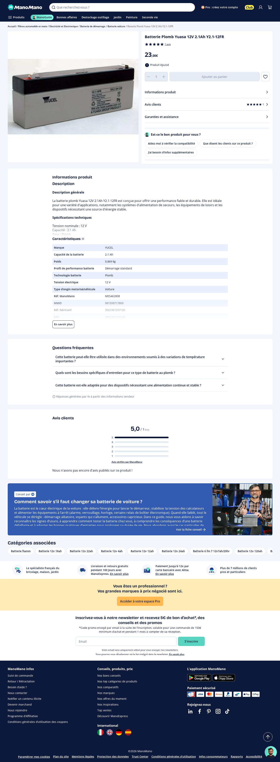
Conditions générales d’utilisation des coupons (38, 722)
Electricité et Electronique (63, 26)
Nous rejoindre (17, 710)
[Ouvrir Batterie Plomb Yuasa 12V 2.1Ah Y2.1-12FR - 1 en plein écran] (73, 96)
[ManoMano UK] (110, 732)
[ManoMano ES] (128, 732)
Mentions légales (83, 756)
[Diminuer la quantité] (148, 76)
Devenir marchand (20, 704)
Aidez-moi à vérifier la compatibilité (171, 143)
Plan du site (61, 756)
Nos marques (106, 693)
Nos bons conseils (109, 675)
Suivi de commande (20, 675)
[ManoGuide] (271, 752)
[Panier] (270, 7)
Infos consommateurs (213, 756)
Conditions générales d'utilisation (173, 756)
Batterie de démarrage (92, 26)
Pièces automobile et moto (32, 26)
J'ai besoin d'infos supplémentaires (171, 152)
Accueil (12, 26)
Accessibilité (254, 756)
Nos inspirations (108, 704)
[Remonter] (267, 737)
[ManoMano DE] (119, 732)
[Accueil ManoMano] (25, 7)
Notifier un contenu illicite (24, 699)
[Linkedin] (190, 711)
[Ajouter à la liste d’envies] (265, 76)
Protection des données (113, 756)
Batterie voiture (116, 26)
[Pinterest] (209, 711)
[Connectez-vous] (260, 7)
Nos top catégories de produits (117, 681)
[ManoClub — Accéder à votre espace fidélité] (249, 7)
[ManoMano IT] (100, 732)
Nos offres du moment (111, 699)
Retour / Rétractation (21, 681)
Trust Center (140, 756)
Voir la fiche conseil (189, 529)
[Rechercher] (53, 7)
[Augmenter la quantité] (164, 76)
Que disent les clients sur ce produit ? (228, 143)
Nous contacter (17, 693)
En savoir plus (176, 654)
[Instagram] (218, 711)
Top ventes (104, 710)
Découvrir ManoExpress (112, 716)
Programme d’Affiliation (23, 716)
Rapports (237, 756)
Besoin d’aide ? (17, 687)
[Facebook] (199, 711)
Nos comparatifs (108, 687)
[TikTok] (227, 711)
